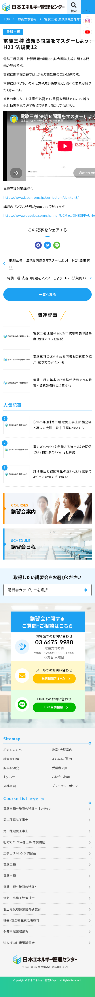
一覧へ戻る (47, 294)
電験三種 (13, 31)
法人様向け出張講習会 (19, 942)
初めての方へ (12, 749)
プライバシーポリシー (66, 786)
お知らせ (9, 777)
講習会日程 (11, 759)
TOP (6, 19)
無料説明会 (11, 768)
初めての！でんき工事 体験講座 (24, 842)
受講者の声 (59, 768)
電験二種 (9, 864)
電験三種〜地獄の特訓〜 (20, 886)
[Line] (56, 245)
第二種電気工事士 (15, 819)
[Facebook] (38, 245)
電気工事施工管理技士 (19, 898)
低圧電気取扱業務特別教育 (22, 909)
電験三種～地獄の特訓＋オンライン (27, 808)
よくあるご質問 (62, 759)
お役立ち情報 (27, 19)
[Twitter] (47, 245)
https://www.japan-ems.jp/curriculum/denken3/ (41, 197)
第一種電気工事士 (15, 831)
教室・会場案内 (62, 749)
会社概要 (9, 786)
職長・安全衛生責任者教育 (21, 920)
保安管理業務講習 (15, 931)
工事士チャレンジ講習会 (19, 853)
